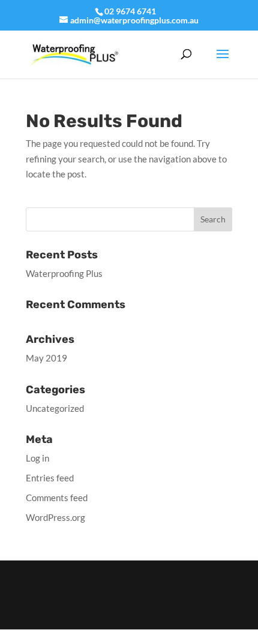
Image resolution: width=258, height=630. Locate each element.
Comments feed (57, 497)
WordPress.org (55, 517)
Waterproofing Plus (64, 273)
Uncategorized (55, 408)
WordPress (129, 612)
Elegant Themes (128, 597)
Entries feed (50, 477)
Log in (37, 458)
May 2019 (46, 357)
